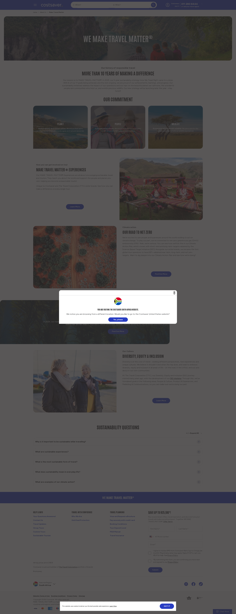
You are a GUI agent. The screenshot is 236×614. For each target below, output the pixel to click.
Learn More (113, 606)
